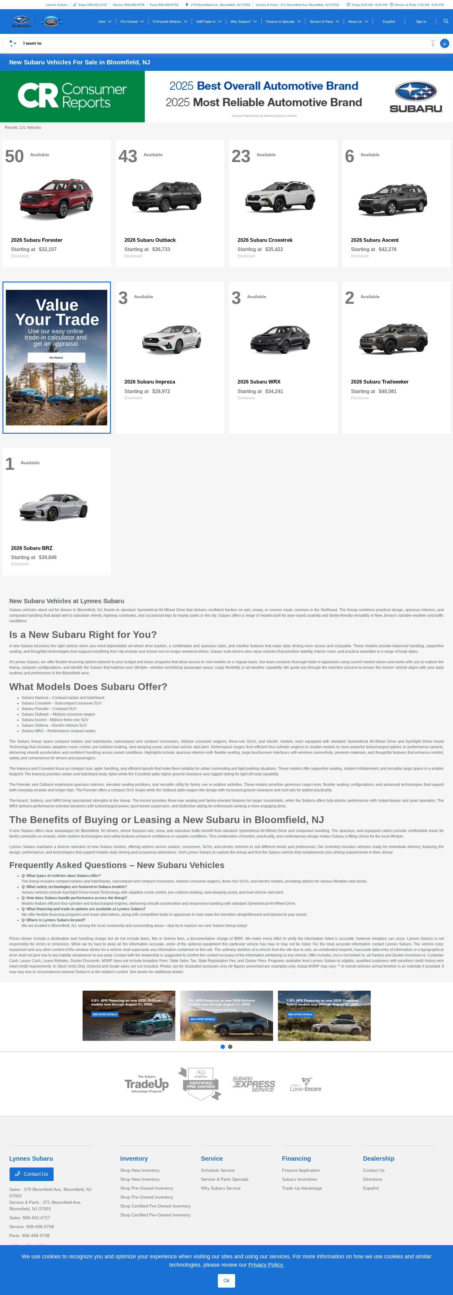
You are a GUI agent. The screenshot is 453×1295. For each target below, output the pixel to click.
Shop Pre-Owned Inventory (146, 1188)
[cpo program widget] (200, 1084)
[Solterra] (226, 1016)
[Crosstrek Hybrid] (324, 1016)
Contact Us (35, 1174)
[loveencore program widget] (306, 1084)
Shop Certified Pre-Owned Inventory (155, 1206)
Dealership (378, 1158)
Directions (372, 1179)
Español (371, 1188)
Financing (296, 1158)
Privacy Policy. (266, 1265)
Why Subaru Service (221, 1188)
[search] (446, 21)
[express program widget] (253, 1084)
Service (212, 1158)
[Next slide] (230, 1047)
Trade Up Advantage (302, 1188)
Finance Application (301, 1170)
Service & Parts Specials (224, 1179)
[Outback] (129, 1016)
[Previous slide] (223, 1047)
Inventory (134, 1158)
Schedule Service (218, 1170)
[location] (187, 4)
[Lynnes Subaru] (37, 21)
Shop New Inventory (140, 1170)
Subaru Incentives (299, 1179)
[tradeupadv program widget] (147, 1084)
